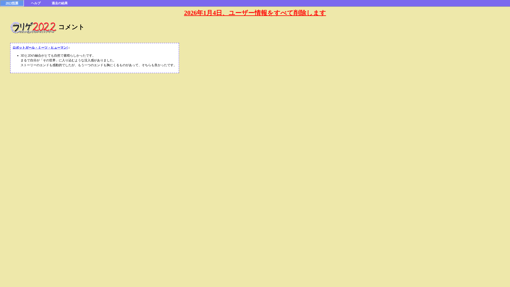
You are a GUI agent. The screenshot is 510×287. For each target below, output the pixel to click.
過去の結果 (60, 3)
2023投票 (12, 3)
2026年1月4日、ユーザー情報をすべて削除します (255, 12)
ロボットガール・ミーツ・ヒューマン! (40, 47)
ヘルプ (36, 3)
